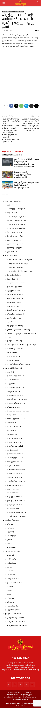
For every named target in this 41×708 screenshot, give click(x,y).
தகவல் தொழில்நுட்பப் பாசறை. (19, 330)
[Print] (31, 106)
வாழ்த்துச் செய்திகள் (17, 209)
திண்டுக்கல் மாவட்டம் (15, 446)
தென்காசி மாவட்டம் (14, 508)
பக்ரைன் (10, 598)
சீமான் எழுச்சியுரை (14, 232)
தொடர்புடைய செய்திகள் (12, 152)
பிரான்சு (10, 571)
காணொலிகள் (19, 11)
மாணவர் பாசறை (14, 356)
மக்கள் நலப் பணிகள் (15, 294)
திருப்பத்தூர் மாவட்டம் (15, 395)
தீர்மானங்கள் (12, 252)
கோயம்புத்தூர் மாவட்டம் (16, 438)
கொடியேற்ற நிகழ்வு (16, 267)
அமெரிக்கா (11, 563)
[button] (38, 3)
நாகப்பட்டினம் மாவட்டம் (16, 469)
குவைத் (10, 586)
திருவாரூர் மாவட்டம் (14, 473)
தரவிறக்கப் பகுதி (12, 695)
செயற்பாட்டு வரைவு (29, 697)
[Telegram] (26, 106)
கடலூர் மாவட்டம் (13, 465)
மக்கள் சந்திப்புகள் (14, 240)
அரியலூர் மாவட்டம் (14, 462)
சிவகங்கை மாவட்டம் (15, 485)
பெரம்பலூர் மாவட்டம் (15, 458)
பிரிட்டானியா (12, 559)
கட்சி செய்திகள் (11, 255)
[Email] (36, 106)
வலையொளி (8, 697)
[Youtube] (32, 684)
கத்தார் (9, 590)
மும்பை (10, 540)
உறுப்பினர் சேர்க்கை (14, 693)
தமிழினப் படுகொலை (15, 618)
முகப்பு (4, 8)
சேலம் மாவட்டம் (13, 423)
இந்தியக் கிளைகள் (12, 520)
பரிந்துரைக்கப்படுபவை (12, 155)
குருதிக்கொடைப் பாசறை (17, 322)
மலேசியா (11, 602)
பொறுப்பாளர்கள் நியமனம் (17, 220)
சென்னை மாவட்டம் (14, 380)
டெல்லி (10, 543)
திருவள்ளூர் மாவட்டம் (15, 376)
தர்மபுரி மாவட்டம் (13, 407)
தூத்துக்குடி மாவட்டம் (14, 504)
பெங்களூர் (11, 536)
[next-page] (7, 193)
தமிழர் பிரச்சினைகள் (13, 614)
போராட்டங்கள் (12, 279)
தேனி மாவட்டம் (13, 493)
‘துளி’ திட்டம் (27, 693)
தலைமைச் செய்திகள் (13, 201)
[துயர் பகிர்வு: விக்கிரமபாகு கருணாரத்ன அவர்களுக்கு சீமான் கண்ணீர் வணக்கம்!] (7, 162)
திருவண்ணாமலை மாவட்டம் (18, 411)
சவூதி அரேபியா (13, 579)
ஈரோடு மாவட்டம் (13, 430)
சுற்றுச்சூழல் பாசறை (15, 326)
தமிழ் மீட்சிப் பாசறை (14, 341)
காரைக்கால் (11, 547)
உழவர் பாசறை (12, 352)
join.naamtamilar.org (32, 670)
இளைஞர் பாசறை (14, 302)
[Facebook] (11, 106)
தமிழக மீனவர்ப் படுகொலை (17, 625)
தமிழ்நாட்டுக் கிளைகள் (13, 368)
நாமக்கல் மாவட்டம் (14, 426)
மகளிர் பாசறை (13, 306)
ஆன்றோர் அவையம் (15, 298)
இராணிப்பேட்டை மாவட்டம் (17, 399)
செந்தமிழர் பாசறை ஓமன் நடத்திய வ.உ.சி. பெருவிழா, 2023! (26, 185)
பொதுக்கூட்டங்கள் (14, 275)
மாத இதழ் (18, 697)
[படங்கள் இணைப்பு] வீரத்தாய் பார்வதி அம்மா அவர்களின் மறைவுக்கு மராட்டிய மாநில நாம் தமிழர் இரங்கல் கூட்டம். (30, 125)
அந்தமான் (11, 528)
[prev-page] (3, 193)
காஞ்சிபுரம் (11, 384)
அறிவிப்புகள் (12, 213)
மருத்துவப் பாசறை (14, 318)
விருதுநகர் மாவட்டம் (14, 497)
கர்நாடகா (10, 524)
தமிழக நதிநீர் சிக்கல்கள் (16, 621)
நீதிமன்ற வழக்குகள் (14, 248)
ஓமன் (9, 594)
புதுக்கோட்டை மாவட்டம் (16, 481)
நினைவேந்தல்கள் (14, 287)
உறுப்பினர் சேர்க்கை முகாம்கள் (21, 271)
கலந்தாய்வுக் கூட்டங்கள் (16, 283)
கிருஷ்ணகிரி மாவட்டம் (16, 403)
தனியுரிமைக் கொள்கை (20, 699)
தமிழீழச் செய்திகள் (8, 11)
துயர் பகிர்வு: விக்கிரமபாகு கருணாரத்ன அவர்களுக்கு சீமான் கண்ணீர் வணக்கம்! (26, 163)
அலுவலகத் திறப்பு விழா (18, 263)
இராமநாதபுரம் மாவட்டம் (16, 501)
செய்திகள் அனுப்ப (26, 695)
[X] (16, 106)
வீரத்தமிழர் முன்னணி (15, 314)
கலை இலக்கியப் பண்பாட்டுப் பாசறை (21, 345)
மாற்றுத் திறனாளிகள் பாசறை (18, 364)
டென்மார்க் (11, 575)
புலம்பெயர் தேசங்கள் (13, 551)
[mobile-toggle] (3, 3)
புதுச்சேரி (10, 372)
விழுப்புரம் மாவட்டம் (14, 415)
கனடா (9, 567)
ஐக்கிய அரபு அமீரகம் (15, 582)
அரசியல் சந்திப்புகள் (15, 244)
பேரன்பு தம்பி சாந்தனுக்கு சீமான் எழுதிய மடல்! (23, 174)
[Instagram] (14, 684)
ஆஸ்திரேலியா (13, 606)
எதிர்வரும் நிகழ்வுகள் (17, 216)
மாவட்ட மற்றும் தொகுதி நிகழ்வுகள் (20, 259)
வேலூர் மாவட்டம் (13, 391)
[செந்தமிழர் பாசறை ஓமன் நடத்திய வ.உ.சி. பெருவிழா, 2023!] (7, 185)
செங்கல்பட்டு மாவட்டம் (15, 387)
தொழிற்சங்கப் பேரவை (16, 310)
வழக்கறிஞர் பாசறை (15, 348)
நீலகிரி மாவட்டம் (13, 434)
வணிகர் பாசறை (13, 360)
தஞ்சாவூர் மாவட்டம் (14, 477)
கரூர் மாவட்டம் (12, 450)
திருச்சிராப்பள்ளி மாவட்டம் (17, 454)
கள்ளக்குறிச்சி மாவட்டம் (16, 419)
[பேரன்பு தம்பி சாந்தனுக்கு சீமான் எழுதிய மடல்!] (7, 174)
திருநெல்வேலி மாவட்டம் (16, 512)
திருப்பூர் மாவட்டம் (14, 442)
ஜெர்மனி (10, 555)
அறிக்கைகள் (12, 205)
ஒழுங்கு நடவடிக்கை (17, 224)
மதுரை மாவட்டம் (13, 489)
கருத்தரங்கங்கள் (13, 291)
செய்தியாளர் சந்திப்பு (15, 236)
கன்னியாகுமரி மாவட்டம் (16, 516)
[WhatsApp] (21, 106)
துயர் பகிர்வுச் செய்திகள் (16, 228)
